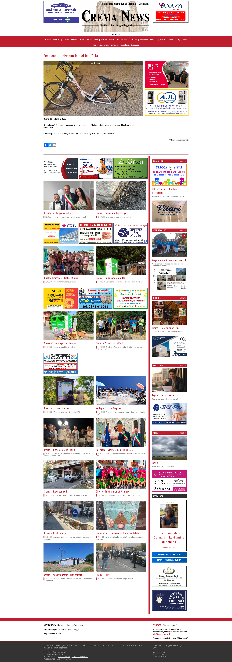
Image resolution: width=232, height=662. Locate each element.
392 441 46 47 (58, 658)
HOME (48, 40)
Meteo (82, 40)
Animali (162, 40)
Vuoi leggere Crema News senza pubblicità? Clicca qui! (116, 45)
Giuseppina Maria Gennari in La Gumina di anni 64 (169, 541)
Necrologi (172, 40)
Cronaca (56, 40)
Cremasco (133, 40)
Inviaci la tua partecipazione (169, 558)
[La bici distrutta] (93, 115)
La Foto (74, 40)
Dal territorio (92, 40)
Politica (66, 40)
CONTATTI (157, 629)
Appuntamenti (121, 40)
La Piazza (153, 40)
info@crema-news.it (161, 638)
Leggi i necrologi (169, 551)
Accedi (184, 40)
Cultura (104, 40)
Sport (111, 40)
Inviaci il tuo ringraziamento (169, 563)
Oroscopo (144, 40)
